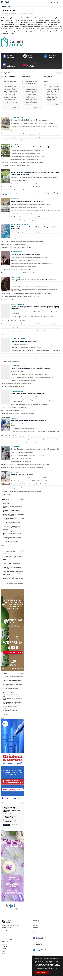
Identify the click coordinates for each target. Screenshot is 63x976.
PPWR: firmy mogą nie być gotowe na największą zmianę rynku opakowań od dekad (13, 577)
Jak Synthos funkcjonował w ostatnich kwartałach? (11, 713)
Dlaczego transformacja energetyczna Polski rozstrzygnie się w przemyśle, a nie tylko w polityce (13, 558)
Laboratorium (15, 446)
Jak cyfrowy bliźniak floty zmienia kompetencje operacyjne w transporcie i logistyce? (13, 693)
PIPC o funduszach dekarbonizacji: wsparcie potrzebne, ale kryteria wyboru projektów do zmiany (12, 698)
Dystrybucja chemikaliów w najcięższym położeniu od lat (12, 538)
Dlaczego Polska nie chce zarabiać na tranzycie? (11, 511)
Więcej (22, 499)
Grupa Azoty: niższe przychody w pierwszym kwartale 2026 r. (12, 568)
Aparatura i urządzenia (17, 304)
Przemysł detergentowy (18, 365)
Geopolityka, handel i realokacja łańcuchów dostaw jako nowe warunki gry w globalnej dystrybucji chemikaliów (12, 533)
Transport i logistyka (17, 251)
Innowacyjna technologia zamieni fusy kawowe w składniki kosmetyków (13, 515)
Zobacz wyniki (15, 824)
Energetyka (14, 144)
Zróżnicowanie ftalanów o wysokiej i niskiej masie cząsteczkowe (12, 685)
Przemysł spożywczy (17, 391)
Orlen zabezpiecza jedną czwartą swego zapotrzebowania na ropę (11, 523)
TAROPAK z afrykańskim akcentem (10, 541)
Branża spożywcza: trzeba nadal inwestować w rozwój (13, 507)
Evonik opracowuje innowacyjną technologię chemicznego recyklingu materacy (12, 709)
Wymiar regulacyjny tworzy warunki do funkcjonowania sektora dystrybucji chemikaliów (11, 528)
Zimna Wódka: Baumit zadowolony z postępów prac (13, 677)
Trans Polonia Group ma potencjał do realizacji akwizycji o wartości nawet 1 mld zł (13, 584)
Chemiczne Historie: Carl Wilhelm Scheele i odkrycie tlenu (12, 502)
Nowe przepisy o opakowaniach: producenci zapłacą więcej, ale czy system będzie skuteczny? (12, 563)
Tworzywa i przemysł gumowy (19, 224)
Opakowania (14, 472)
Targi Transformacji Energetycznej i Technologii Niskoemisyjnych (13, 519)
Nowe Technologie (16, 277)
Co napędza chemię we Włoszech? (10, 706)
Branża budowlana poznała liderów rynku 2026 (13, 581)
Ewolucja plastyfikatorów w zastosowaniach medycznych (12, 681)
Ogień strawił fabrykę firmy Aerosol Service (12, 553)
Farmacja (14, 418)
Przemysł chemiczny (17, 117)
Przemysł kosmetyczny (18, 338)
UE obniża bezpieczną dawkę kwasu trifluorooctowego (11, 689)
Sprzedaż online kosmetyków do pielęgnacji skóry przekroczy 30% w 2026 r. (12, 703)
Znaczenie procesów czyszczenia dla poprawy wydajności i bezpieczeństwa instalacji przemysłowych (13, 573)
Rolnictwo (14, 170)
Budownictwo (15, 199)
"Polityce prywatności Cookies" (51, 968)
